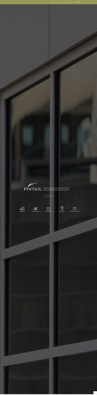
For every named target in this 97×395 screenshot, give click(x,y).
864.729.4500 (78, 1)
